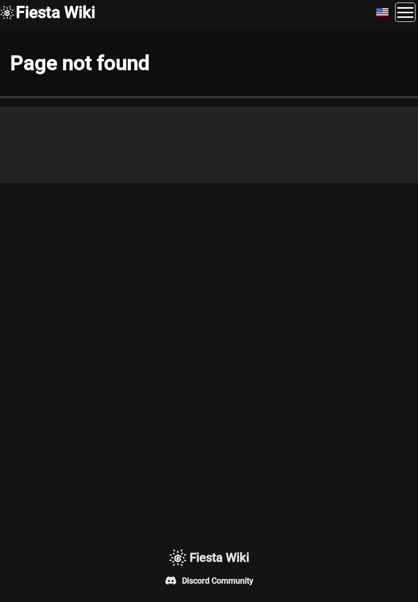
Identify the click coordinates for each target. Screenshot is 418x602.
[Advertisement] (209, 145)
